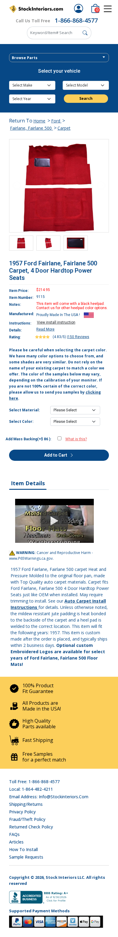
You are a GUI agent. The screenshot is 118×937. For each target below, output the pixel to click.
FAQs (14, 834)
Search (86, 98)
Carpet (63, 128)
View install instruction (56, 322)
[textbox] (59, 58)
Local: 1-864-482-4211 (31, 789)
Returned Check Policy (31, 827)
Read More (45, 329)
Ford (56, 121)
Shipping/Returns (26, 804)
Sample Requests (26, 857)
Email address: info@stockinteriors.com (48, 796)
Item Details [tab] (28, 483)
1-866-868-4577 (76, 20)
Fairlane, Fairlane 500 (31, 128)
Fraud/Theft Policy (27, 819)
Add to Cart (56, 455)
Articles (16, 842)
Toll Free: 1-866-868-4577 (34, 781)
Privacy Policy (22, 812)
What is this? (76, 439)
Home (39, 121)
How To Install (23, 849)
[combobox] (59, 57)
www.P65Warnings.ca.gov (31, 558)
